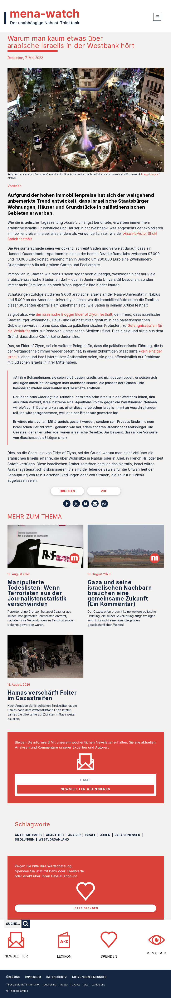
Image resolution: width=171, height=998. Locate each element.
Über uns (13, 977)
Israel (90, 835)
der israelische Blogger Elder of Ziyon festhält (74, 314)
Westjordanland (54, 839)
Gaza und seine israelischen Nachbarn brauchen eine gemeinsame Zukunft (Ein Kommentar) (120, 593)
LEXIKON (64, 956)
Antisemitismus (28, 835)
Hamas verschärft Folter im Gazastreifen (42, 695)
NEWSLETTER (16, 956)
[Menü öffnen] (157, 17)
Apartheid (55, 835)
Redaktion (15, 58)
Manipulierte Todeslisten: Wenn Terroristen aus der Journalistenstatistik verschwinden (37, 593)
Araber (74, 835)
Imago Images (149, 174)
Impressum (33, 977)
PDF (104, 491)
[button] (66, 503)
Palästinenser (127, 835)
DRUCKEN (67, 491)
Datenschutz (56, 977)
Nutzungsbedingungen (89, 977)
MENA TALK (156, 953)
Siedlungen (24, 839)
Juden (105, 835)
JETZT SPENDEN (85, 908)
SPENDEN (109, 956)
